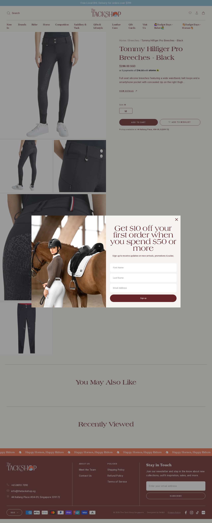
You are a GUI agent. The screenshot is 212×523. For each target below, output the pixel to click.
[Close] (177, 220)
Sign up (143, 298)
